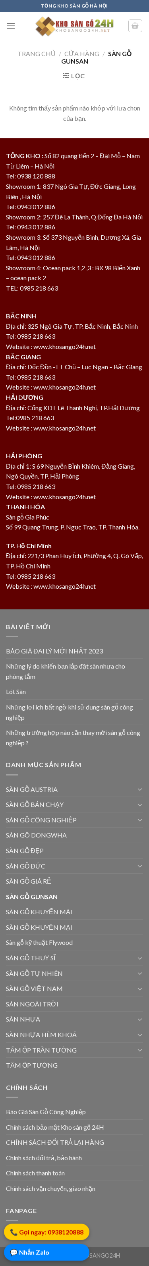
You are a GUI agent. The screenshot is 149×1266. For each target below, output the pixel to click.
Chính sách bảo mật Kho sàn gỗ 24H (55, 1127)
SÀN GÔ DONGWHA (36, 835)
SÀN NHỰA (23, 1019)
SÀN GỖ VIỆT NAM (34, 988)
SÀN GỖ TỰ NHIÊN (34, 973)
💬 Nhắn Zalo (29, 1253)
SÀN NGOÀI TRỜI (32, 1004)
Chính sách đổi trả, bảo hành (44, 1157)
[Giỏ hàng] (135, 25)
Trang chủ (36, 53)
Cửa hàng (81, 53)
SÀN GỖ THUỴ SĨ (30, 958)
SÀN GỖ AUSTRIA (32, 789)
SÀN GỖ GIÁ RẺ (28, 881)
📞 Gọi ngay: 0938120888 (46, 1232)
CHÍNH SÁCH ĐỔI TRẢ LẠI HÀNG (55, 1142)
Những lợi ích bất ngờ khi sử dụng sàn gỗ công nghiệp (69, 712)
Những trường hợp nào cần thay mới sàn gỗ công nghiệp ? (73, 737)
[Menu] (10, 25)
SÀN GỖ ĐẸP (25, 850)
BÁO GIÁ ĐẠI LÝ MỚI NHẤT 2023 (54, 651)
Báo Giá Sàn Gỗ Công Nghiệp (46, 1111)
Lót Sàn (16, 691)
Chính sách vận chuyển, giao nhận (50, 1188)
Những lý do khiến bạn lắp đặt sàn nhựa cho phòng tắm (65, 671)
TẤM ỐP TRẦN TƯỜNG (41, 1050)
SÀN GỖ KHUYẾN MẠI (39, 911)
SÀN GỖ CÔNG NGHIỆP (41, 820)
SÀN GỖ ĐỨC (25, 866)
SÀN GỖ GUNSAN (32, 896)
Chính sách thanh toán (35, 1173)
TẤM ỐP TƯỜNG (32, 1065)
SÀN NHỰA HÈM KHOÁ (41, 1034)
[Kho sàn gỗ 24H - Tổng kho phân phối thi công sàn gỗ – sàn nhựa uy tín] (74, 26)
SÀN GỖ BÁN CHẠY (35, 804)
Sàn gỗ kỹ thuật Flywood (39, 942)
